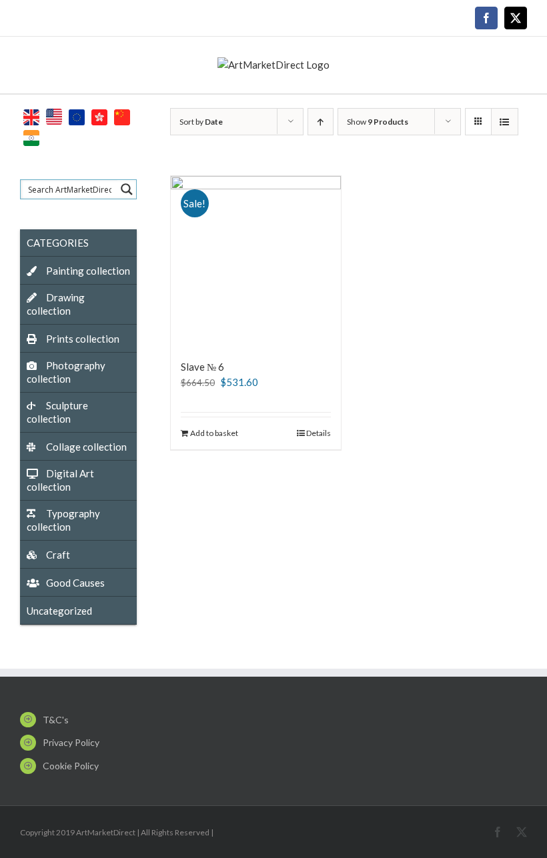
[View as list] (505, 122)
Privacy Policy (71, 742)
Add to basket (214, 433)
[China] (122, 115)
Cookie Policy (71, 765)
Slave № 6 (202, 367)
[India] (31, 136)
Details (318, 433)
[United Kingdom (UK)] (31, 115)
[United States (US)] (54, 115)
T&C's (56, 719)
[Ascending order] (321, 121)
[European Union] (77, 115)
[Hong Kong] (99, 115)
